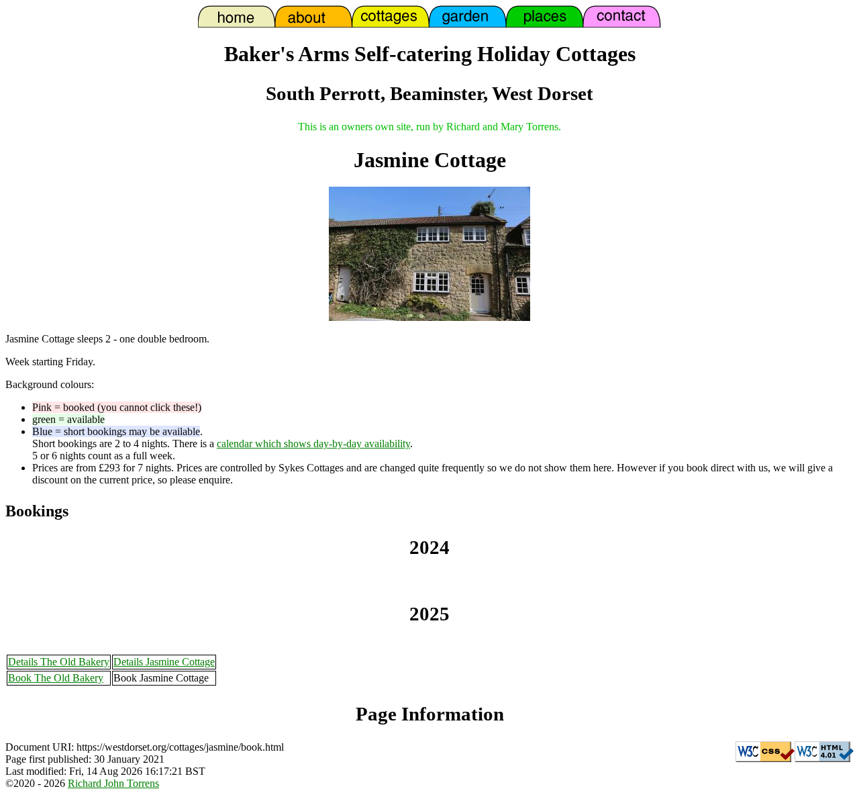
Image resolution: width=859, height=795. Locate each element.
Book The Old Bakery (55, 678)
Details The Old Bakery (58, 661)
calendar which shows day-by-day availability (313, 443)
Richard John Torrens (113, 783)
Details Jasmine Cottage (164, 661)
